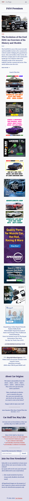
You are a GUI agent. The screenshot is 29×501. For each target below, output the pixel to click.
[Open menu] (25, 2)
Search (24, 453)
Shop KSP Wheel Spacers (14, 357)
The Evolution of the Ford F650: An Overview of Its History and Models (14, 40)
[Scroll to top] (25, 498)
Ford (3, 34)
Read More (6, 67)
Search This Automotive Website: (12, 451)
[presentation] (14, 23)
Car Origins (18, 498)
